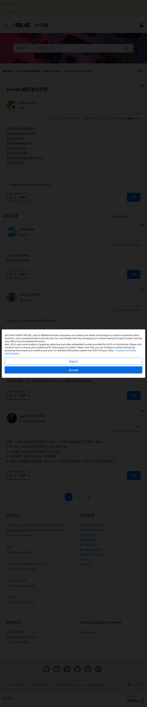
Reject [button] (73, 361)
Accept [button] (73, 370)
